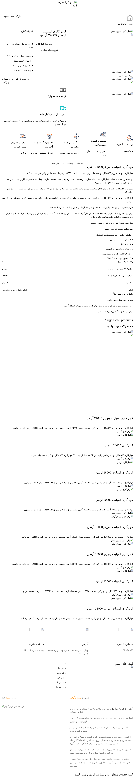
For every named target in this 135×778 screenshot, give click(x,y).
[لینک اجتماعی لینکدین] (20, 36)
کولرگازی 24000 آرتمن (119, 445)
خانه (131, 24)
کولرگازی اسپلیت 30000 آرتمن (114, 499)
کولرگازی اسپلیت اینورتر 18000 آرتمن (110, 527)
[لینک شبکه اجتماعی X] (9, 32)
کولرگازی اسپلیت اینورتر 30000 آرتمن (110, 554)
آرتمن (90, 166)
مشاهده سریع (122, 413)
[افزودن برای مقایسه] (129, 413)
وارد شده (106, 311)
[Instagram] (129, 703)
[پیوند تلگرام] (15, 36)
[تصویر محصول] (67, 371)
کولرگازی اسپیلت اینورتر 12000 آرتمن (110, 608)
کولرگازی (122, 24)
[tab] (80, 163)
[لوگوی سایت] (67, 4)
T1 (11, 79)
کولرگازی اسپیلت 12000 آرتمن (114, 581)
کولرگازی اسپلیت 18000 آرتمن (114, 472)
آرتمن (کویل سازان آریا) (122, 709)
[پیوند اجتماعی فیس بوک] (13, 32)
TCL (16, 79)
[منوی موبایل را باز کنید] (132, 4)
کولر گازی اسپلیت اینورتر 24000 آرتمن (109, 418)
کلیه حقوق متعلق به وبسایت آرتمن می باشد (104, 774)
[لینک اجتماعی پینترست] (4, 32)
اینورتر (6, 79)
